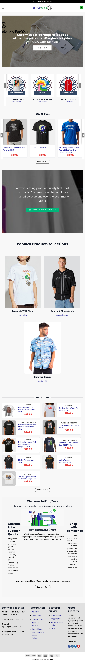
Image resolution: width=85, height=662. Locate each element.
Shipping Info (56, 619)
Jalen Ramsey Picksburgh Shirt (65, 461)
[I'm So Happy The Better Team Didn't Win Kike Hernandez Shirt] (70, 132)
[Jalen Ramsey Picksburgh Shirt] (50, 462)
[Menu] (3, 7)
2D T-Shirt (23, 315)
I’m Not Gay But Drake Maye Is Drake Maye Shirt (27, 426)
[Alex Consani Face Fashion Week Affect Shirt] (9, 410)
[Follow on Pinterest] (78, 646)
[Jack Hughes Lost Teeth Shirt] (50, 427)
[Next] (80, 89)
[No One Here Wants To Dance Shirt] (50, 410)
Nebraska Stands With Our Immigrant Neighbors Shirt (27, 444)
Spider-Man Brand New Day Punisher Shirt (14, 149)
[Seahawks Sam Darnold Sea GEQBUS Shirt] (50, 444)
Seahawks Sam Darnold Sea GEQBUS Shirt (68, 444)
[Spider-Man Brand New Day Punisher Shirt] (14, 132)
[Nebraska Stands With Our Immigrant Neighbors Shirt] (9, 445)
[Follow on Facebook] (69, 646)
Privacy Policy (37, 619)
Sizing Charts (37, 629)
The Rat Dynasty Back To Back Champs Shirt (27, 477)
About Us (35, 612)
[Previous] (4, 89)
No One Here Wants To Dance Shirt (68, 409)
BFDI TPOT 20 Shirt (38, 148)
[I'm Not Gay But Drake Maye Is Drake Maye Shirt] (9, 427)
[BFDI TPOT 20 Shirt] (42, 132)
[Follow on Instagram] (72, 646)
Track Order (56, 615)
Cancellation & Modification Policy (38, 635)
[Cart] (81, 8)
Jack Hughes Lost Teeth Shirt (69, 426)
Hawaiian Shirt (42, 381)
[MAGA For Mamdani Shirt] (9, 462)
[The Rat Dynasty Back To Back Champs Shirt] (9, 478)
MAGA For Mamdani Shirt (26, 461)
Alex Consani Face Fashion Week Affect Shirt (26, 409)
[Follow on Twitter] (75, 646)
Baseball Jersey (62, 315)
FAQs (53, 629)
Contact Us (36, 615)
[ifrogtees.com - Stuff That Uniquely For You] (42, 7)
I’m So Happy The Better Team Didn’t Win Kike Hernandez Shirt (69, 150)
